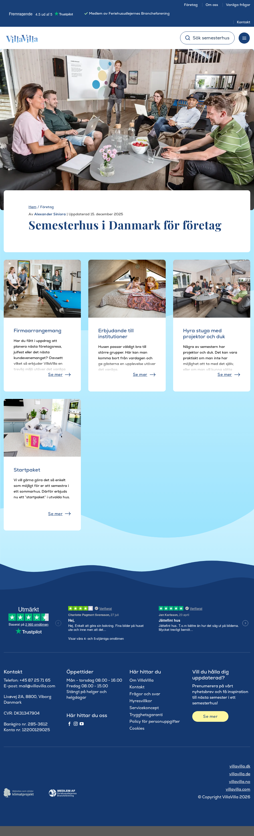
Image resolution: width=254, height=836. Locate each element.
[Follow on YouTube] (82, 724)
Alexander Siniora (50, 214)
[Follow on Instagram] (76, 724)
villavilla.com (238, 789)
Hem (32, 207)
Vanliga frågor (238, 4)
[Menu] (244, 38)
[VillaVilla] (20, 38)
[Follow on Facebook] (69, 724)
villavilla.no (239, 781)
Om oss (212, 4)
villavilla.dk (239, 766)
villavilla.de (239, 774)
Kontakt (243, 22)
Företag (191, 4)
